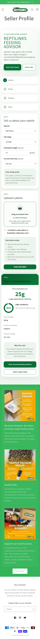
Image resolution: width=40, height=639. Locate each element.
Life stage (7, 137)
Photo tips (29, 67)
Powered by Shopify (24, 635)
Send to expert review (20, 372)
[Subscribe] (33, 609)
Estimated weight (14, 148)
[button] (2, 9)
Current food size (13, 159)
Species (7, 126)
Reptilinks (17, 635)
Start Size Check (12, 67)
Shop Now (20, 571)
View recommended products (20, 364)
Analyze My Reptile (20, 267)
